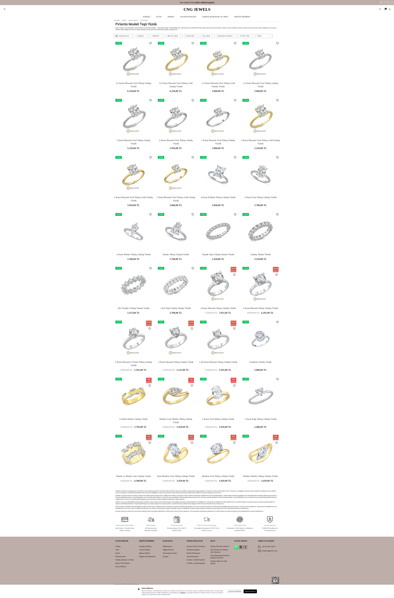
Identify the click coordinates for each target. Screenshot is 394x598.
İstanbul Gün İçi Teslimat (196, 546)
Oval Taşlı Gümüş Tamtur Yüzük (176, 308)
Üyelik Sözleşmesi (193, 553)
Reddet (182, 593)
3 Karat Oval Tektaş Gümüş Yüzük (218, 419)
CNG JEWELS (197, 9)
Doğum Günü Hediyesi (147, 556)
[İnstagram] (241, 547)
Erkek (171, 17)
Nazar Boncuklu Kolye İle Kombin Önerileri (219, 557)
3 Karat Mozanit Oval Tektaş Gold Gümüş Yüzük (260, 142)
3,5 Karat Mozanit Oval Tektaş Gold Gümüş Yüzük (175, 85)
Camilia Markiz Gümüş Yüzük (133, 419)
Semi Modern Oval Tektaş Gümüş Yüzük (176, 476)
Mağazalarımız (168, 550)
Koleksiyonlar (188, 17)
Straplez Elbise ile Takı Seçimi (218, 562)
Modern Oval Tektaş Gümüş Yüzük (218, 476)
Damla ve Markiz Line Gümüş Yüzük (133, 476)
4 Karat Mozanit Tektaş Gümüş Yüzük (218, 308)
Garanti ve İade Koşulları (196, 560)
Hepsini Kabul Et (250, 591)
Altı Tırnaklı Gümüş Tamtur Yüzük (133, 308)
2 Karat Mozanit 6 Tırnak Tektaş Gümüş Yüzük (133, 364)
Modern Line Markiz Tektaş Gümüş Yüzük (175, 421)
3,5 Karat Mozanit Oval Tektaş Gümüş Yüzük (133, 85)
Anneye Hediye (144, 550)
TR (381, 3)
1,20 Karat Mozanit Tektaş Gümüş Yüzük (218, 362)
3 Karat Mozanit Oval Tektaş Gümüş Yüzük (133, 142)
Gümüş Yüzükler (133, 20)
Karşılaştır (140, 79)
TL (389, 3)
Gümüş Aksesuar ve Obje (215, 17)
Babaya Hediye (144, 553)
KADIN (124, 20)
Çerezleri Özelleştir (234, 591)
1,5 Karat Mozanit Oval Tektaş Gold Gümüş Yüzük (218, 85)
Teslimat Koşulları (193, 550)
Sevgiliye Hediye (145, 546)
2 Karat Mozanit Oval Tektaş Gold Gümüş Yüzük (133, 199)
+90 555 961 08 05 (268, 547)
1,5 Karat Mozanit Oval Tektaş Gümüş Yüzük (260, 85)
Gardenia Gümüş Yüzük (260, 362)
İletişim (165, 556)
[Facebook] (245, 547)
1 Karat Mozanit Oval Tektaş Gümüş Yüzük (218, 142)
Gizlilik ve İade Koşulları (196, 563)
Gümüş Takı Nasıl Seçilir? (219, 546)
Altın (158, 17)
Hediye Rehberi (242, 17)
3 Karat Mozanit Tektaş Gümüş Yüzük (260, 308)
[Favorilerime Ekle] (150, 43)
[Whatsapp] (236, 547)
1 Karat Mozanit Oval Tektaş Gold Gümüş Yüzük (175, 199)
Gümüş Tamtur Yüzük (260, 254)
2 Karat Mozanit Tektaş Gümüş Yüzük (175, 362)
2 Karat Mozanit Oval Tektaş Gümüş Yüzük (176, 142)
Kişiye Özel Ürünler (122, 563)
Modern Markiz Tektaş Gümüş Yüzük (260, 476)
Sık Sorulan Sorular (170, 553)
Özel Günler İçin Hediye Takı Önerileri (219, 551)
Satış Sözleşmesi (193, 556)
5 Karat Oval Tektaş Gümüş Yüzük (261, 197)
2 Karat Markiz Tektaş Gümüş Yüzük (133, 254)
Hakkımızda (167, 546)
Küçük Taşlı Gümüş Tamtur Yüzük (218, 254)
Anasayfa (117, 20)
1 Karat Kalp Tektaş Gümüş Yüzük (261, 419)
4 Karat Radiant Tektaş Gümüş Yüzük (218, 197)
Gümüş (146, 17)
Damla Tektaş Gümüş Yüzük (176, 254)
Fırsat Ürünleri (120, 567)
